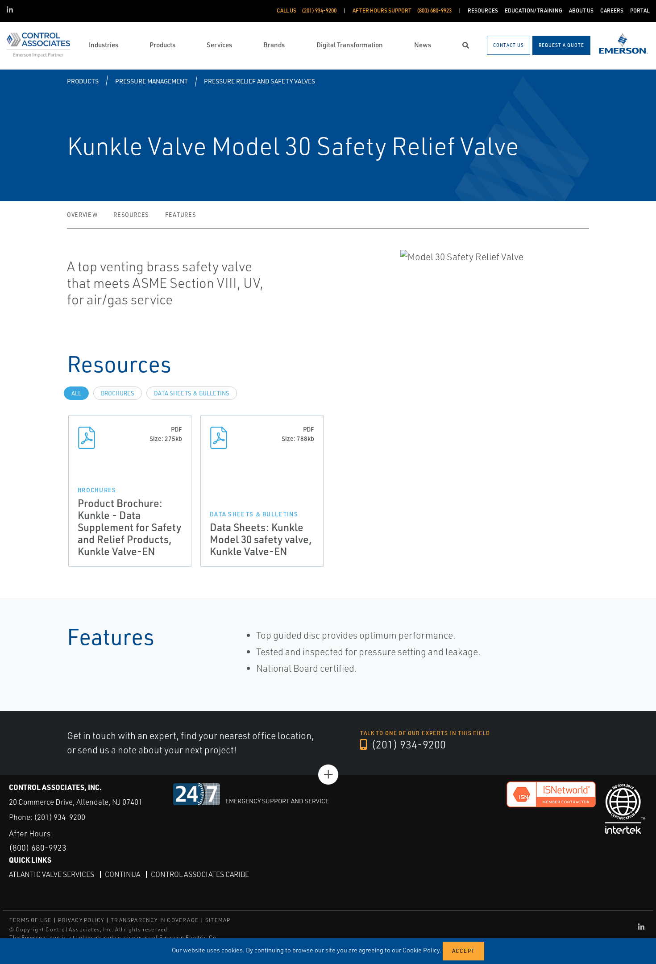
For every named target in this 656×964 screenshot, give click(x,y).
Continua (122, 874)
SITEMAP (217, 920)
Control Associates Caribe (200, 874)
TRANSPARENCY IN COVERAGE (155, 920)
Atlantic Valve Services (51, 874)
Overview (82, 214)
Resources (131, 214)
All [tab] (76, 393)
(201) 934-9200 (407, 744)
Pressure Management (151, 81)
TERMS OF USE (30, 920)
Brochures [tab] (117, 393)
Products (83, 81)
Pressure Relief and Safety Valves (259, 81)
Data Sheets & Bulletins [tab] (191, 393)
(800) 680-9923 (37, 847)
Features (180, 214)
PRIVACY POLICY (81, 920)
